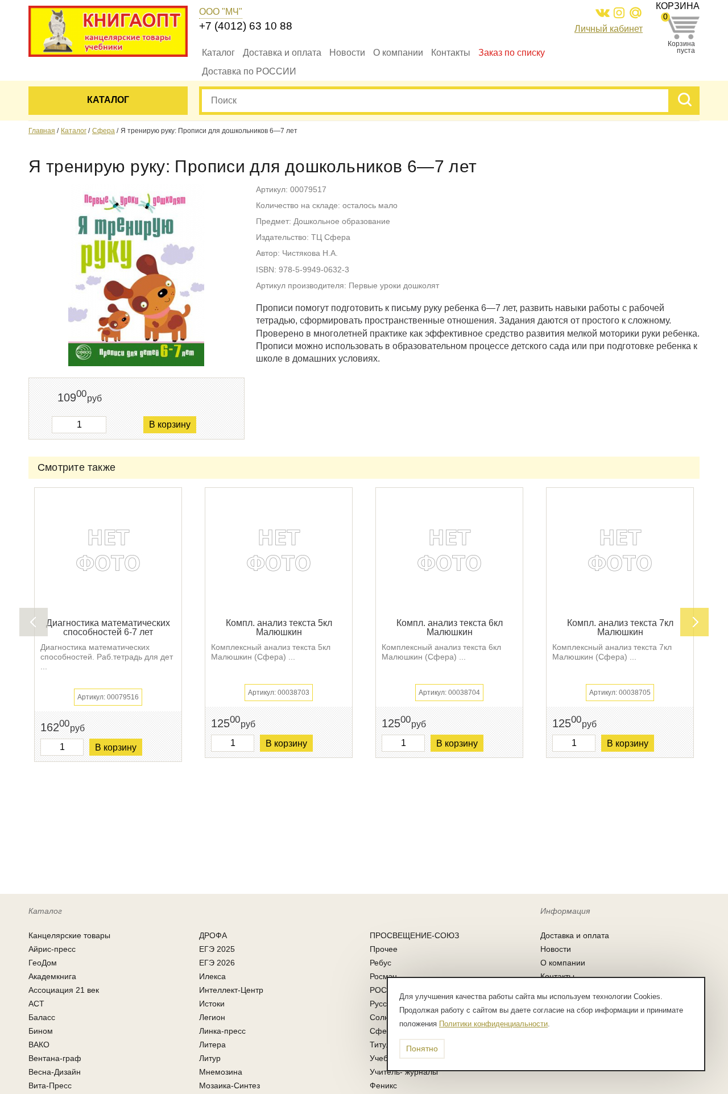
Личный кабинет (608, 29)
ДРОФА (213, 935)
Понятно (422, 1048)
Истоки (212, 1003)
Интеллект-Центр (231, 989)
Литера (212, 1044)
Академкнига (52, 976)
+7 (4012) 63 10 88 (245, 26)
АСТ (36, 1003)
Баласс (41, 1017)
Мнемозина (220, 1071)
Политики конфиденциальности (493, 1024)
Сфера (103, 131)
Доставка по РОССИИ (249, 71)
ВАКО (38, 1044)
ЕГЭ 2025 (217, 949)
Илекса (212, 976)
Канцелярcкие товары (69, 935)
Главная (41, 131)
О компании (398, 52)
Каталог (218, 52)
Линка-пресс (222, 1030)
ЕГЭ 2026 (217, 962)
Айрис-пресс (52, 949)
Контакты (450, 52)
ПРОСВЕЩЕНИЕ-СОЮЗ (414, 935)
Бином (40, 1030)
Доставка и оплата (282, 52)
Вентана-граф (54, 1058)
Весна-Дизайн (54, 1071)
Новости (347, 52)
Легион (212, 1017)
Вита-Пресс (50, 1085)
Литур (210, 1058)
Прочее (384, 949)
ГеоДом (42, 962)
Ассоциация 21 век (63, 989)
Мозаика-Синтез (229, 1085)
